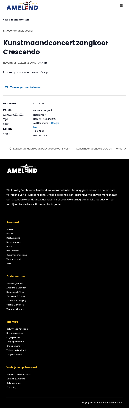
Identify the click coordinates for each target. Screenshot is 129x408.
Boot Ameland (13, 238)
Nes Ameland (12, 250)
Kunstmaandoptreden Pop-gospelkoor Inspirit (41, 148)
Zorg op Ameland (14, 354)
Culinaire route (13, 383)
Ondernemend (13, 346)
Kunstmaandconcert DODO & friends (99, 148)
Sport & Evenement (15, 304)
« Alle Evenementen (16, 19)
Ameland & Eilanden (16, 287)
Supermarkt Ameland (16, 255)
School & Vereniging (16, 300)
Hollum (9, 246)
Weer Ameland (13, 259)
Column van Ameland (17, 329)
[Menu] (121, 5)
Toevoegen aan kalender (25, 87)
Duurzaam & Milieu (15, 292)
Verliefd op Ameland (16, 350)
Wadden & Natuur (15, 309)
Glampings (11, 387)
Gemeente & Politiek (15, 296)
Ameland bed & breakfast (18, 374)
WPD (8, 263)
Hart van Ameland (15, 333)
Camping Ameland (15, 378)
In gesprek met (13, 337)
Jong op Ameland (15, 341)
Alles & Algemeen (14, 283)
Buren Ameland (13, 242)
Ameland (10, 229)
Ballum (9, 233)
